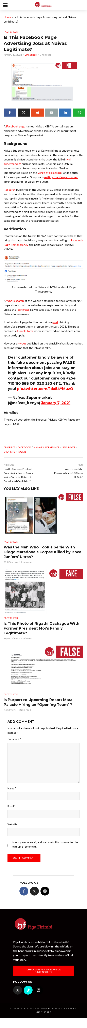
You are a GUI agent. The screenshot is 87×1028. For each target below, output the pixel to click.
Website (12, 824)
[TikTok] (28, 990)
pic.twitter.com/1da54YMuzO (45, 389)
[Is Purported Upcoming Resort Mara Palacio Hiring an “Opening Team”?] (43, 667)
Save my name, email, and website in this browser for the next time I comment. (45, 844)
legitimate (23, 309)
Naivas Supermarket (46, 447)
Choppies (9, 447)
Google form (25, 331)
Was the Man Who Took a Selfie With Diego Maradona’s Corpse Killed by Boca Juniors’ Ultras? (42, 552)
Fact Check (11, 31)
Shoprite (9, 451)
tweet (22, 343)
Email (11, 806)
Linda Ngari (31, 54)
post (55, 322)
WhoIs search (15, 300)
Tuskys (22, 451)
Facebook (24, 447)
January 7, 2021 (55, 403)
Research (10, 189)
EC (49, 1008)
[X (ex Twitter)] (34, 891)
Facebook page (15, 126)
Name (11, 788)
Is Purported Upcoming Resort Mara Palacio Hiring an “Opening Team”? (38, 702)
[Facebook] (23, 891)
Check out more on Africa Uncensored (44, 970)
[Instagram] (44, 891)
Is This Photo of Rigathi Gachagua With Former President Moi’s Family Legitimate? (41, 628)
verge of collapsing (50, 172)
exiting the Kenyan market (61, 177)
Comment (14, 739)
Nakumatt (68, 447)
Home (7, 17)
